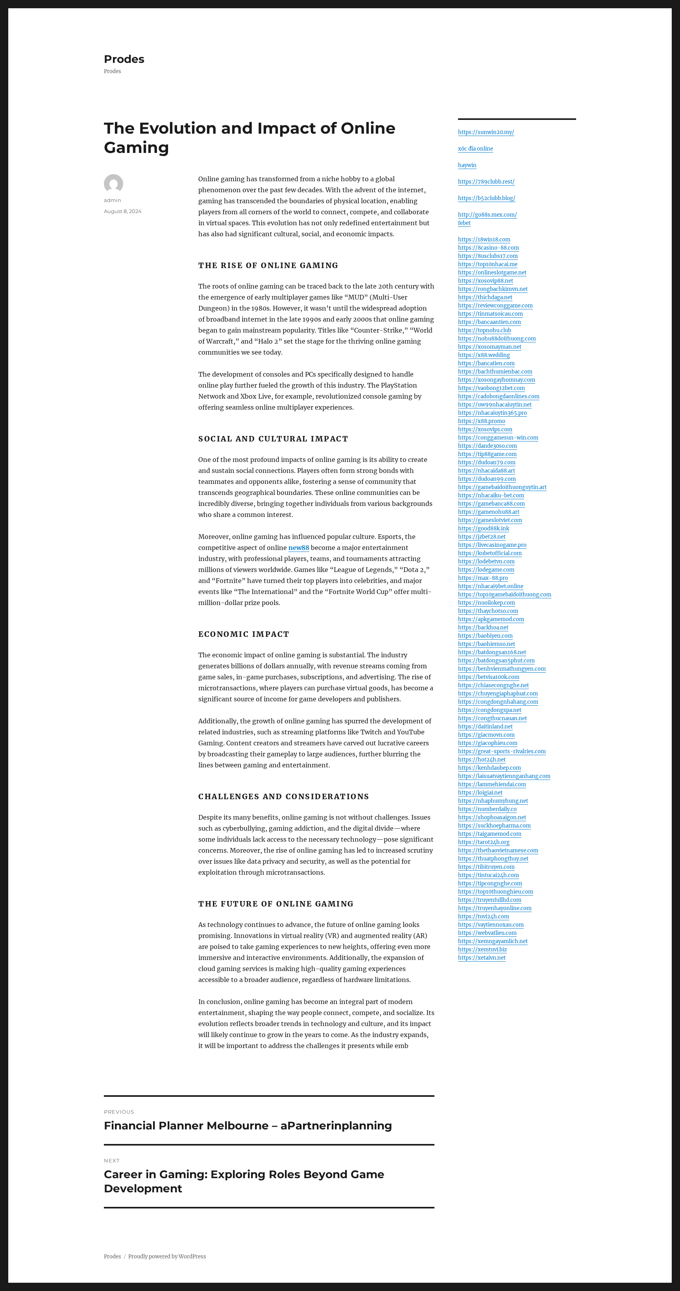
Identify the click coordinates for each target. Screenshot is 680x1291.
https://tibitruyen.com (486, 867)
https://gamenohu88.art (488, 512)
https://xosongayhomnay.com (496, 380)
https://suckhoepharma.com (494, 825)
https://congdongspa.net (489, 710)
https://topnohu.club (484, 330)
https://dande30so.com (487, 446)
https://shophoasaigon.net (492, 817)
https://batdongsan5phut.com (496, 660)
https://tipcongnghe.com (490, 883)
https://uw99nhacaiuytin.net (495, 404)
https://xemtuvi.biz (482, 949)
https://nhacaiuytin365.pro (492, 413)
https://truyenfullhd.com (489, 900)
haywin (467, 165)
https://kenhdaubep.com (489, 768)
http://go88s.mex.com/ (487, 214)
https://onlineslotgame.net (492, 272)
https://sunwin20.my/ (486, 132)
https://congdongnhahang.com (498, 702)
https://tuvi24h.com (483, 916)
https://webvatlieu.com (487, 933)
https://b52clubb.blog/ (487, 198)
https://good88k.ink (483, 528)
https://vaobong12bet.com (491, 388)
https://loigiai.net (480, 792)
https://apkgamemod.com (491, 619)
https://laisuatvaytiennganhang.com (504, 776)
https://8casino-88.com (488, 248)
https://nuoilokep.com (486, 603)
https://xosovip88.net (485, 281)
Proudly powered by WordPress (167, 1256)
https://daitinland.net (485, 726)
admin (112, 200)
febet (464, 223)
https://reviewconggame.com (495, 305)
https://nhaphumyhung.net (493, 801)
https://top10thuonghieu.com (495, 891)
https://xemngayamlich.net (493, 941)
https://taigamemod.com (489, 834)
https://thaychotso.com (488, 611)
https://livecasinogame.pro (492, 545)
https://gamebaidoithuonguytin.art (502, 487)
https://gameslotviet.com (490, 520)
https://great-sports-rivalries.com (502, 751)
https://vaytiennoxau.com (491, 924)
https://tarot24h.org (484, 842)
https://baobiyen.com (485, 636)
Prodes (124, 59)
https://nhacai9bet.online (490, 586)
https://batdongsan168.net (492, 652)
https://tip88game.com (487, 454)
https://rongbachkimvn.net (493, 289)
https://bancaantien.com (489, 322)
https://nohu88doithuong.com (497, 338)
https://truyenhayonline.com (495, 908)
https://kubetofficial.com (490, 553)
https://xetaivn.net (482, 957)
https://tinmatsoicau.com (490, 314)
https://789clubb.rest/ (486, 181)
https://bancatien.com (486, 363)
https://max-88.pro (483, 578)
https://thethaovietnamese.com (498, 850)
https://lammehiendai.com (492, 784)
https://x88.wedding (484, 355)
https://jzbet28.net (482, 536)
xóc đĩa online (475, 148)
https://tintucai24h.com (488, 875)
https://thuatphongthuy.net (493, 858)
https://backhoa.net (483, 627)
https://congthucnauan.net (492, 718)
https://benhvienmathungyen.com (502, 669)
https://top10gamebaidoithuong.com (504, 594)
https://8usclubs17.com (488, 256)
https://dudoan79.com (487, 462)
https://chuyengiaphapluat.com (498, 693)
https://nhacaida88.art (486, 470)
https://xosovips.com (485, 429)
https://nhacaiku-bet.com (491, 495)
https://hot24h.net (482, 759)
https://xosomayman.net (489, 347)
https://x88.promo (481, 421)
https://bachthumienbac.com (495, 371)
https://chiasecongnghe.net (493, 685)
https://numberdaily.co (487, 809)
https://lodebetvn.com (486, 561)
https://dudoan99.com (487, 479)
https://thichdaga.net (485, 297)
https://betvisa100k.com (488, 677)
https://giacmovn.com (486, 735)
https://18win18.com (484, 239)
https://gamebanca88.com (491, 503)
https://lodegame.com (486, 569)
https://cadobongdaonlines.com (499, 396)
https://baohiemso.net (486, 644)
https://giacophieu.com (487, 743)
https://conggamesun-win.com (498, 437)
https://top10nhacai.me (487, 264)
